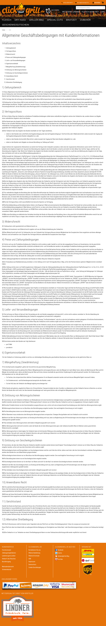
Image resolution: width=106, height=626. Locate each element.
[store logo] (23, 9)
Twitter (59, 553)
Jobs (102, 12)
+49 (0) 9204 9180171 (68, 2)
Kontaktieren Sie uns (35, 550)
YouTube (60, 559)
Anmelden (97, 2)
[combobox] (90, 7)
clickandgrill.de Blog (63, 556)
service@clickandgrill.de (83, 2)
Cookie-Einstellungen (35, 567)
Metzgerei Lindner (71, 12)
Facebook (60, 550)
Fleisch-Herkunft (90, 12)
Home (3, 30)
